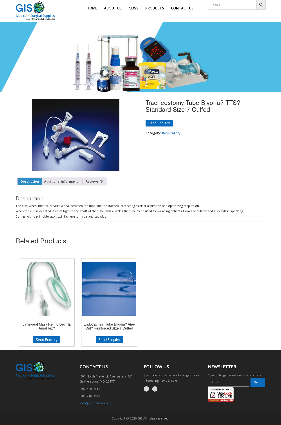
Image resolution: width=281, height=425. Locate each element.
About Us (113, 8)
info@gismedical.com (95, 403)
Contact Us (182, 8)
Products (154, 8)
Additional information (62, 181)
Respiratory (171, 133)
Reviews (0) (95, 181)
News (133, 8)
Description (30, 181)
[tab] (29, 181)
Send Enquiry (159, 123)
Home (92, 8)
